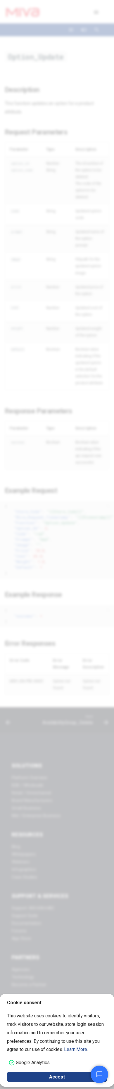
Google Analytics (32, 1062)
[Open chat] (99, 1074)
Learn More (75, 1049)
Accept (57, 1077)
